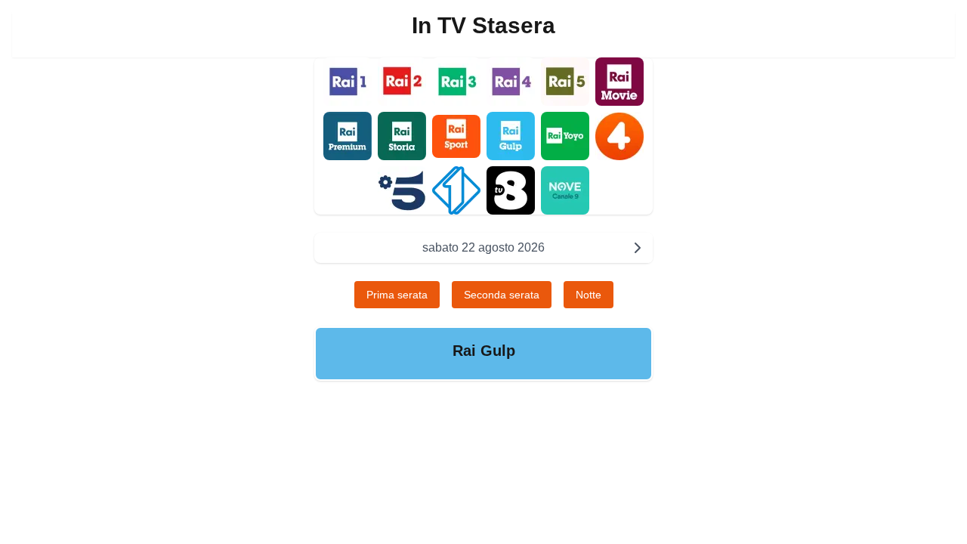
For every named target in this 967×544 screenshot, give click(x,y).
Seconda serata (501, 295)
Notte (588, 295)
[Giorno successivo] (638, 248)
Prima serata (397, 295)
